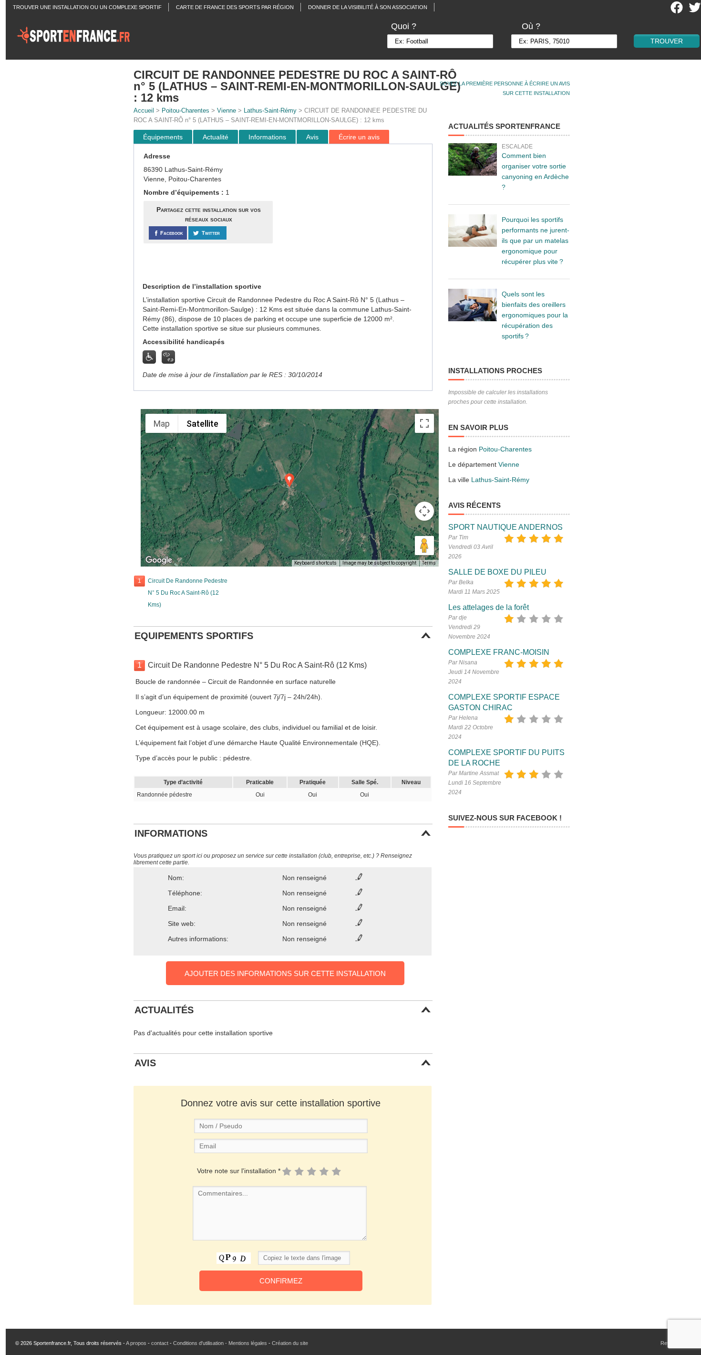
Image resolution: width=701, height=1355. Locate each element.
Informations (267, 137)
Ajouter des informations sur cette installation (285, 973)
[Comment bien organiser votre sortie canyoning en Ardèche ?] (472, 159)
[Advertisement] (353, 213)
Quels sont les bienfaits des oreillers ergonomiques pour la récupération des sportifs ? (535, 315)
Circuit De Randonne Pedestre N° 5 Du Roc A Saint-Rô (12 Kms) (187, 593)
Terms (429, 563)
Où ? (531, 26)
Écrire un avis (359, 137)
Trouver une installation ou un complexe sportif (87, 7)
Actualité (215, 137)
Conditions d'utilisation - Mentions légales (220, 1343)
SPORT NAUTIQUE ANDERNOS (505, 527)
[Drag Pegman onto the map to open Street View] (424, 545)
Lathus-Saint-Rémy (270, 110)
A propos (136, 1343)
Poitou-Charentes (185, 110)
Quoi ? (403, 26)
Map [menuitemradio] (162, 424)
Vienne (226, 110)
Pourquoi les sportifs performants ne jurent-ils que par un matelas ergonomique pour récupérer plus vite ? (535, 240)
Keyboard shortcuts (315, 563)
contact (159, 1343)
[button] (289, 480)
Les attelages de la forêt (488, 607)
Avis (312, 137)
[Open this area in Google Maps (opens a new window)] (159, 560)
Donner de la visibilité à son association (367, 7)
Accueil (144, 110)
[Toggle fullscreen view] (424, 423)
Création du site (290, 1343)
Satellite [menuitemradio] (202, 424)
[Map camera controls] (424, 511)
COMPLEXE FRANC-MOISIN (498, 652)
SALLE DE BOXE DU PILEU (497, 572)
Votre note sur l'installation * (238, 1171)
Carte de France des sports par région (235, 7)
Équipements (163, 137)
